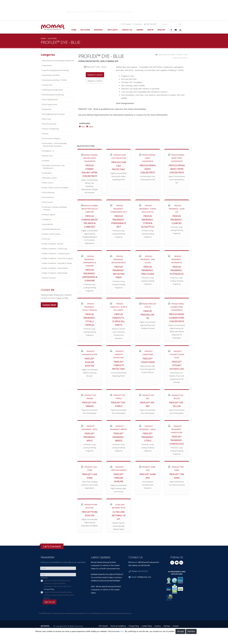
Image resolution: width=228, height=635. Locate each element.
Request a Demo (94, 81)
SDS (83, 127)
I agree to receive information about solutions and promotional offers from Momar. (59, 595)
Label (91, 127)
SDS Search (127, 24)
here (122, 631)
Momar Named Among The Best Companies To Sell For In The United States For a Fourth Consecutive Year (105, 565)
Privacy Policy (49, 589)
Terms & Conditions (118, 626)
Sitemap (166, 626)
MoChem (183, 58)
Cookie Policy (147, 626)
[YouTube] (176, 30)
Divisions (98, 30)
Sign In (150, 30)
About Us (138, 24)
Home (73, 30)
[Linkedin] (180, 30)
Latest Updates (100, 557)
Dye (185, 55)
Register (161, 30)
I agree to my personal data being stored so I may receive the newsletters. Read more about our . (57, 584)
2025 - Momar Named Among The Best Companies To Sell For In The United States (106, 589)
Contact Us (127, 30)
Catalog (156, 11)
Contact (176, 626)
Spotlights (113, 30)
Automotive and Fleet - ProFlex (170, 55)
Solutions (85, 30)
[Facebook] (171, 30)
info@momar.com (144, 577)
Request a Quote (94, 74)
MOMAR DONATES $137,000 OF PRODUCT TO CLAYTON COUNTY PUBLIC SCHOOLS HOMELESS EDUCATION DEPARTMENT (107, 577)
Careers (139, 30)
